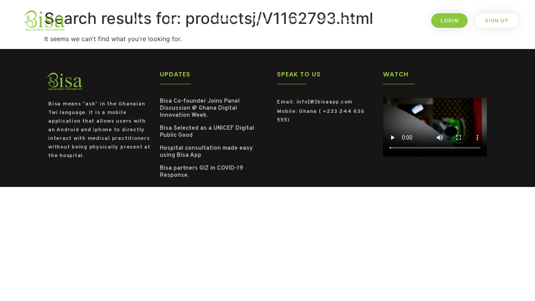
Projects (222, 20)
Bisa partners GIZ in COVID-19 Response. (201, 172)
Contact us (336, 20)
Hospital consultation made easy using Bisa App (206, 152)
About (174, 20)
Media (294, 20)
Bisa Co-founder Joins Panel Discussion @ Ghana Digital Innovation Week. (200, 108)
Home (139, 20)
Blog (261, 20)
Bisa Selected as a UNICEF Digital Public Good (207, 132)
